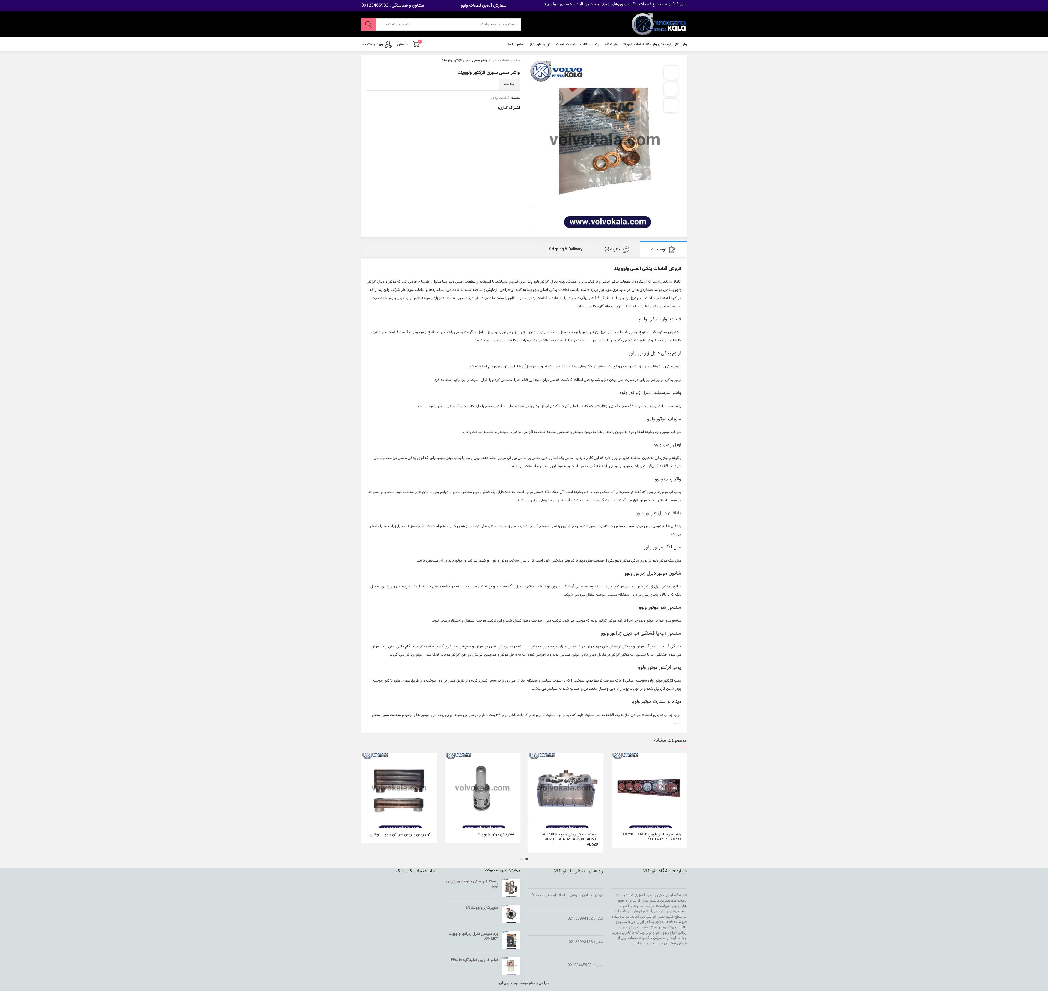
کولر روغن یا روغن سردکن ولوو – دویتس (400, 834)
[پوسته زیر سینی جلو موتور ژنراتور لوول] (511, 888)
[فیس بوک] (492, 108)
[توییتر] (486, 108)
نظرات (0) (612, 249)
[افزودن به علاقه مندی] (671, 73)
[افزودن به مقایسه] (671, 89)
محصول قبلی (380, 60)
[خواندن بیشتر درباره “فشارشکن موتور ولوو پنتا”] (449, 762)
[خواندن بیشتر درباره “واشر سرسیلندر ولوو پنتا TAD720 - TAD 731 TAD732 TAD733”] (616, 762)
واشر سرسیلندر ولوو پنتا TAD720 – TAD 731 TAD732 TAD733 (650, 837)
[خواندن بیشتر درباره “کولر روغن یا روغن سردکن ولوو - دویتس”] (365, 762)
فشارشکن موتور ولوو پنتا (496, 834)
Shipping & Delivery (565, 249)
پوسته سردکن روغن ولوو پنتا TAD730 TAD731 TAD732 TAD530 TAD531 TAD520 (569, 839)
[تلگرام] (465, 108)
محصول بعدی (369, 60)
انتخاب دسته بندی (397, 24)
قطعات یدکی (501, 60)
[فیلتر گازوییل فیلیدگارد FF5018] (511, 966)
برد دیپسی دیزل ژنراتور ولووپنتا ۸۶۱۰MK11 (473, 936)
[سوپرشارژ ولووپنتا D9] (511, 914)
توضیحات (658, 249)
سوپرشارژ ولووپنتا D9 (482, 907)
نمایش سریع (616, 774)
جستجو (368, 24)
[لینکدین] (472, 108)
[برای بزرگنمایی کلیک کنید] (671, 105)
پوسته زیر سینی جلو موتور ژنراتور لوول (472, 884)
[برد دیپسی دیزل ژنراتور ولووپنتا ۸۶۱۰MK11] (511, 940)
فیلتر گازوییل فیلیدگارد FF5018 (474, 959)
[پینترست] (479, 108)
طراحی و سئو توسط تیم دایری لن (524, 983)
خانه (517, 60)
